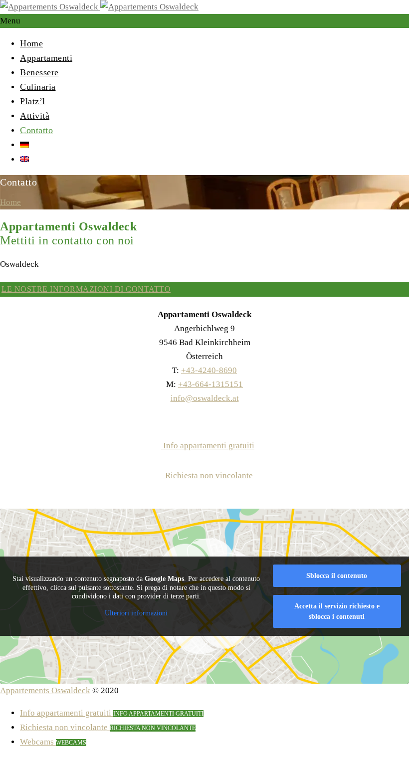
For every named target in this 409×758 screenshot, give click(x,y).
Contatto (36, 130)
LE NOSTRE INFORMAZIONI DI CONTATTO (86, 289)
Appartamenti (46, 58)
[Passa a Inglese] (24, 159)
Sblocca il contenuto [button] (336, 575)
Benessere (39, 72)
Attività (34, 116)
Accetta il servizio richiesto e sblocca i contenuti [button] (337, 611)
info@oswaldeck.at (205, 398)
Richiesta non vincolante (208, 475)
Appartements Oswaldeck (45, 690)
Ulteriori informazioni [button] (136, 613)
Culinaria (38, 87)
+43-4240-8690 (209, 370)
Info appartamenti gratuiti (207, 445)
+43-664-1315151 (210, 384)
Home (31, 43)
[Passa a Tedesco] (24, 145)
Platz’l (32, 101)
